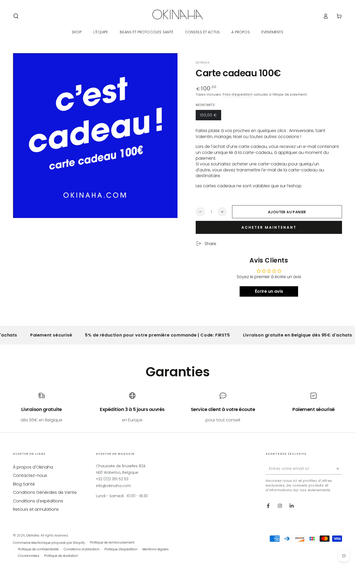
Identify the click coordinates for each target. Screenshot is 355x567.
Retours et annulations (36, 509)
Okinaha (203, 63)
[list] (177, 407)
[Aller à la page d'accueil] (177, 16)
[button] (16, 16)
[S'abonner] (339, 468)
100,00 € (210, 116)
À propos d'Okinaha (33, 467)
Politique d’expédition (120, 549)
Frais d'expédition (238, 94)
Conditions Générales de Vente (45, 492)
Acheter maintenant (269, 227)
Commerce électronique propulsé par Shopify (49, 543)
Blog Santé (24, 484)
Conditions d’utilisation (82, 549)
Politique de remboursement (112, 542)
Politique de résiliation (61, 556)
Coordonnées (28, 556)
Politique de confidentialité (38, 549)
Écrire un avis (269, 291)
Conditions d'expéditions (38, 501)
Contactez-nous (30, 475)
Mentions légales (155, 549)
